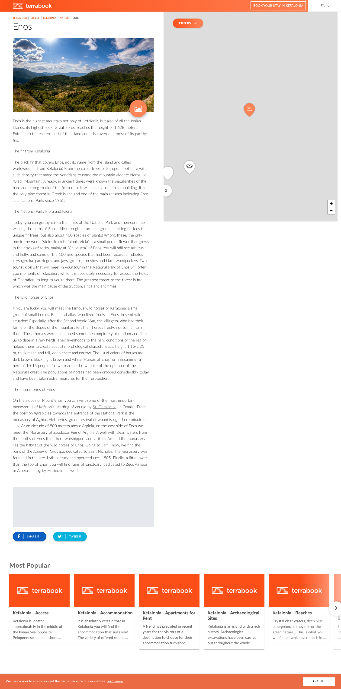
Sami (104, 445)
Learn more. (115, 681)
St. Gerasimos (104, 407)
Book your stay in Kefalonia (278, 5)
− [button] (331, 210)
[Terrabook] (32, 7)
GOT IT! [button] (319, 681)
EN (323, 6)
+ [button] (331, 203)
